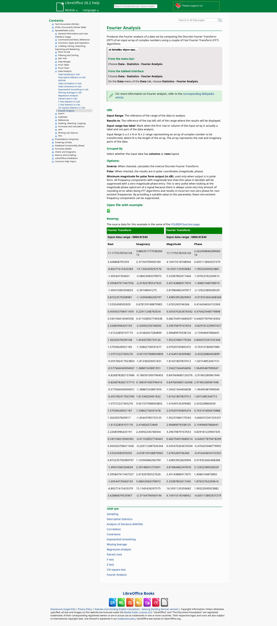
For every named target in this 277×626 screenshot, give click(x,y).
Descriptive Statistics (120, 519)
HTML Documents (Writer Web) (70, 27)
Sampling (112, 514)
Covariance (113, 534)
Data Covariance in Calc (70, 86)
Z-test (110, 564)
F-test (110, 559)
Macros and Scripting (65, 155)
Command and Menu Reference (74, 39)
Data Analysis (65, 71)
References (63, 120)
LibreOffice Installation (66, 158)
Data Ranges (64, 61)
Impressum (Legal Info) (62, 609)
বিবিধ (60, 135)
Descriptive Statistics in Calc (72, 77)
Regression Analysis (68, 95)
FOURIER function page (185, 224)
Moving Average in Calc (70, 92)
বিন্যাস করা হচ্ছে (64, 52)
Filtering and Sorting (68, 55)
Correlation (114, 529)
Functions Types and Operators (73, 42)
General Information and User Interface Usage (71, 35)
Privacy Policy (85, 609)
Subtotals (62, 116)
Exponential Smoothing (121, 539)
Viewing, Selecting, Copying (72, 123)
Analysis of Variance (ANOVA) (125, 524)
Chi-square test (116, 569)
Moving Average (117, 544)
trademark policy (126, 618)
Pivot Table (63, 64)
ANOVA (62, 80)
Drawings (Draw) (63, 142)
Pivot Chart (63, 67)
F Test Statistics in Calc (69, 101)
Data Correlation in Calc (70, 83)
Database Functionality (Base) (69, 145)
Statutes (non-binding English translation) (117, 609)
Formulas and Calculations (71, 126)
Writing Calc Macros (68, 132)
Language (89, 10)
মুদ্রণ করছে (62, 58)
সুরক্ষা (60, 129)
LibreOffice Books (138, 593)
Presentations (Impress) (67, 139)
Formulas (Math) (63, 148)
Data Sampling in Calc (69, 74)
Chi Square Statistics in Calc (71, 107)
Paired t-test (114, 554)
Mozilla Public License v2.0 (138, 612)
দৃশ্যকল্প (61, 113)
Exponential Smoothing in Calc (73, 89)
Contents (56, 20)
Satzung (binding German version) (160, 609)
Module (70, 10)
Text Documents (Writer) (67, 24)
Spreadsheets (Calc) (64, 30)
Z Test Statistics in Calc (69, 104)
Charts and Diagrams (65, 151)
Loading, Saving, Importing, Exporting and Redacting (70, 47)
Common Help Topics (65, 161)
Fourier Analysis (66, 110)
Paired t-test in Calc (67, 98)
